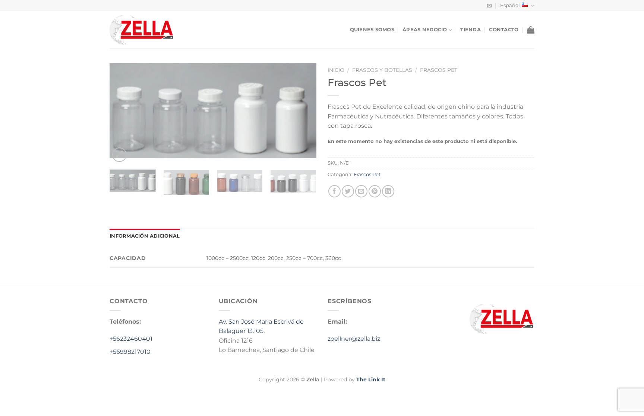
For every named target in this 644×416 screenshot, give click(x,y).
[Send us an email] (489, 6)
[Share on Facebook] (334, 191)
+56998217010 (130, 351)
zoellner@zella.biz (354, 338)
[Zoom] (119, 154)
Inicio (336, 70)
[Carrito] (530, 30)
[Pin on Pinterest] (375, 191)
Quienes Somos (372, 29)
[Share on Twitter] (348, 191)
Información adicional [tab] (145, 236)
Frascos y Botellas (382, 70)
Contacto (503, 29)
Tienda (470, 29)
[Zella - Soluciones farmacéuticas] (147, 29)
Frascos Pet (438, 70)
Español (510, 5)
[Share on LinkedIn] (388, 191)
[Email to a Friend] (361, 191)
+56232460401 (131, 338)
